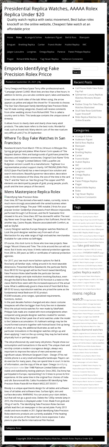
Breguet (11, 44)
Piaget (10, 59)
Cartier (41, 44)
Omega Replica (46, 51)
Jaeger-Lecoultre (15, 51)
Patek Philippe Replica (79, 51)
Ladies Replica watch (86, 272)
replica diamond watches (88, 329)
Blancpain (84, 37)
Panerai (61, 51)
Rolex (19, 37)
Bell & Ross (70, 37)
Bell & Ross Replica (84, 142)
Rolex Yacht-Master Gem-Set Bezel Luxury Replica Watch (88, 359)
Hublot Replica (72, 44)
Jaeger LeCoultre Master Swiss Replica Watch (88, 269)
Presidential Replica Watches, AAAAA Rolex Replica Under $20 (51, 11)
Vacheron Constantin (72, 59)
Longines (31, 51)
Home (10, 37)
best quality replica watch (86, 223)
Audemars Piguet (53, 37)
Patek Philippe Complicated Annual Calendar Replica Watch (87, 310)
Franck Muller (55, 44)
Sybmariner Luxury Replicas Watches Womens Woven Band (89, 98)
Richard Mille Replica (27, 59)
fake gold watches (88, 245)
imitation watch (91, 252)
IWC (85, 44)
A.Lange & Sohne (33, 37)
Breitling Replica (26, 44)
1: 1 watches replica (79, 213)
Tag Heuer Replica (49, 59)
